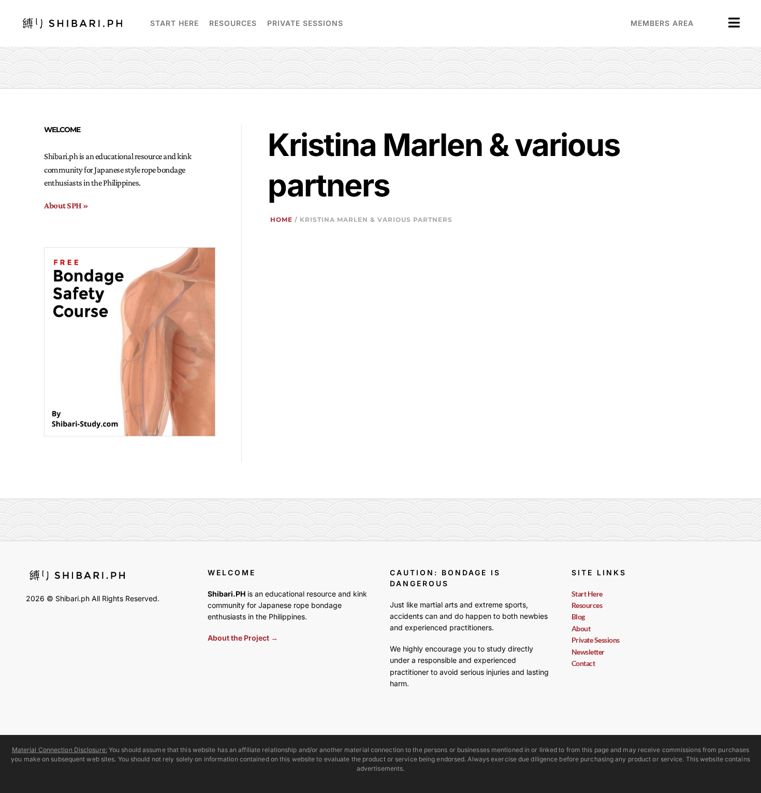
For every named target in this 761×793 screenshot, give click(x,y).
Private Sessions (305, 23)
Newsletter (588, 651)
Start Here (174, 23)
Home (281, 219)
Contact (583, 663)
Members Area (662, 23)
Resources (233, 23)
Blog (578, 616)
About (581, 628)
